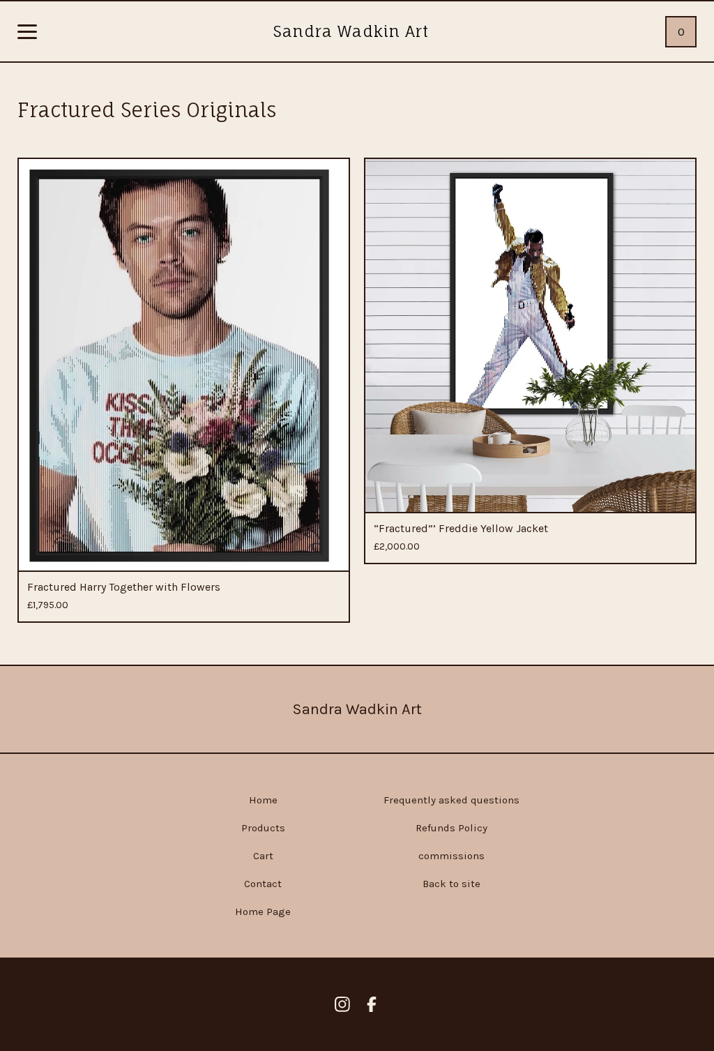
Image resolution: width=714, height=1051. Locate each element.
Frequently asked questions (451, 800)
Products (263, 828)
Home (263, 800)
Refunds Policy (451, 828)
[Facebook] (371, 1004)
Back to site (451, 883)
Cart (263, 855)
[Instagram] (342, 1004)
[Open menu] (27, 32)
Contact (263, 883)
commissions (451, 855)
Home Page (263, 911)
